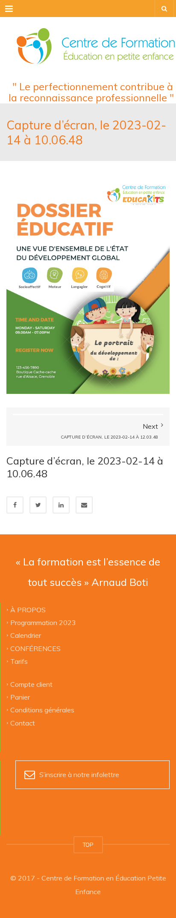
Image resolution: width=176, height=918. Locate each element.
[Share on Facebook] (14, 505)
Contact (22, 722)
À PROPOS (28, 609)
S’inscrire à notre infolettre (79, 774)
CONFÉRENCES (35, 648)
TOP (88, 844)
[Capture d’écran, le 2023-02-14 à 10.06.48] (88, 285)
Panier (20, 696)
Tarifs (19, 661)
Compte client (31, 684)
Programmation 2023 (43, 622)
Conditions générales (42, 710)
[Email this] (84, 505)
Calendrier (25, 635)
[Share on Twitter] (38, 505)
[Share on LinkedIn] (61, 505)
